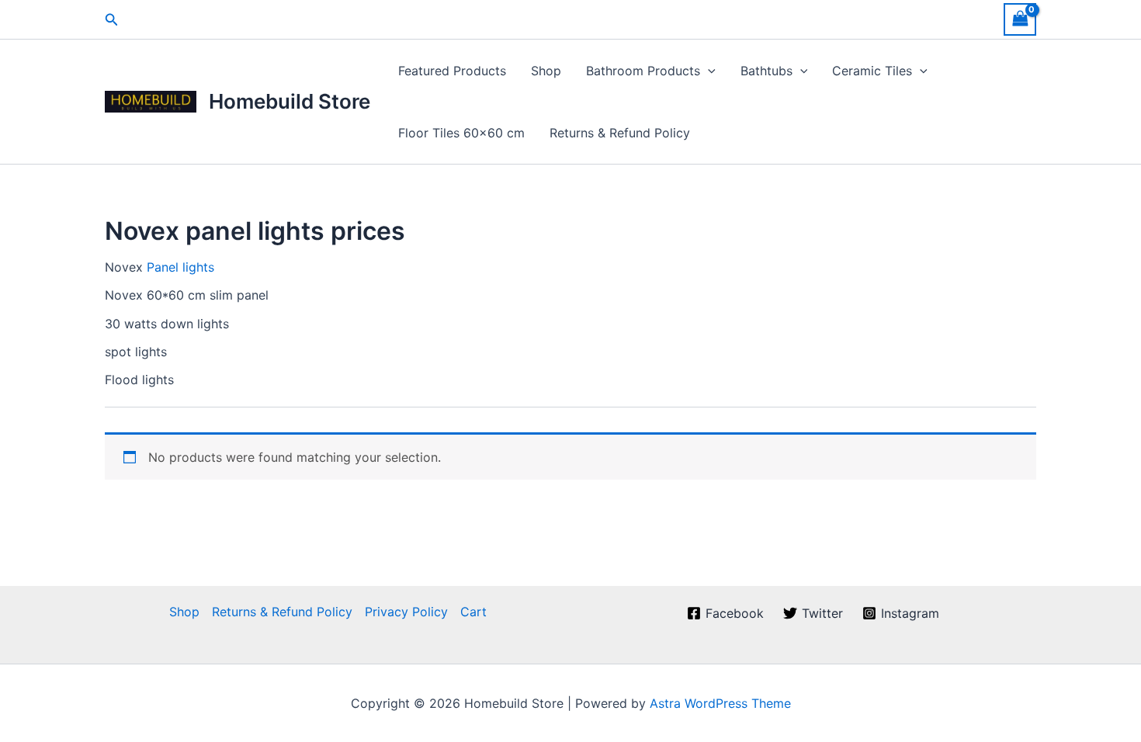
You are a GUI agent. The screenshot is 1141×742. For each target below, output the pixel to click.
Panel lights (180, 267)
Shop (546, 70)
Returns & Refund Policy (620, 132)
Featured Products (452, 70)
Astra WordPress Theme (720, 703)
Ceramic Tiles (872, 70)
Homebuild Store (289, 101)
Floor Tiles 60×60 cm (461, 132)
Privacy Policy (406, 611)
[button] (112, 19)
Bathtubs (766, 70)
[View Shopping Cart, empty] (1020, 19)
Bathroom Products (643, 70)
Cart (473, 611)
